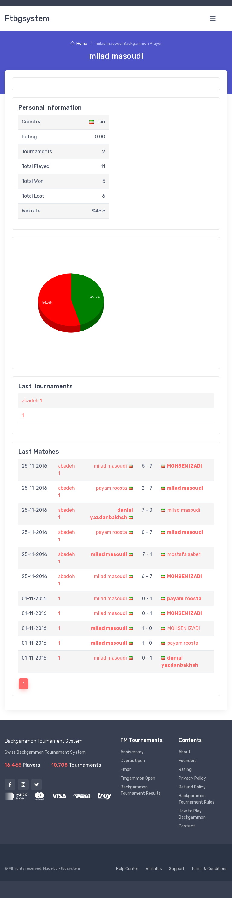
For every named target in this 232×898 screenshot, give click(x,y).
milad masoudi (110, 466)
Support (176, 868)
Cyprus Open (133, 760)
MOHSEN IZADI (184, 466)
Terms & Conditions (209, 868)
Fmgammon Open (138, 778)
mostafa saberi (184, 554)
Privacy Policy (192, 778)
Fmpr (126, 769)
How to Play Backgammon (192, 814)
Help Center (127, 868)
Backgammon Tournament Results (141, 790)
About (185, 752)
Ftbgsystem (27, 18)
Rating (185, 769)
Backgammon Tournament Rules (196, 799)
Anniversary (132, 752)
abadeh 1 (32, 400)
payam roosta (111, 488)
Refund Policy (192, 787)
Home (81, 43)
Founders (188, 760)
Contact (187, 826)
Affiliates (154, 868)
